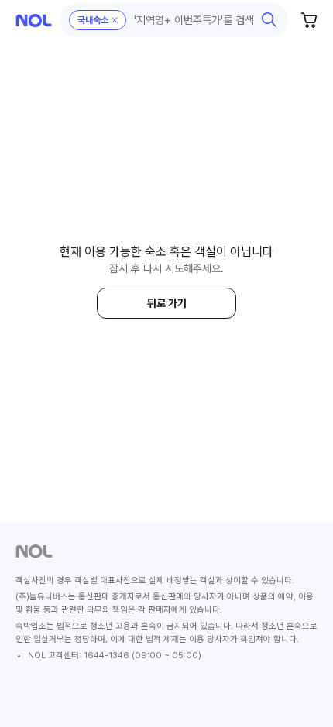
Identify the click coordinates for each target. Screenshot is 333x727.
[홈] (33, 20)
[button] (174, 20)
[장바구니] (309, 20)
